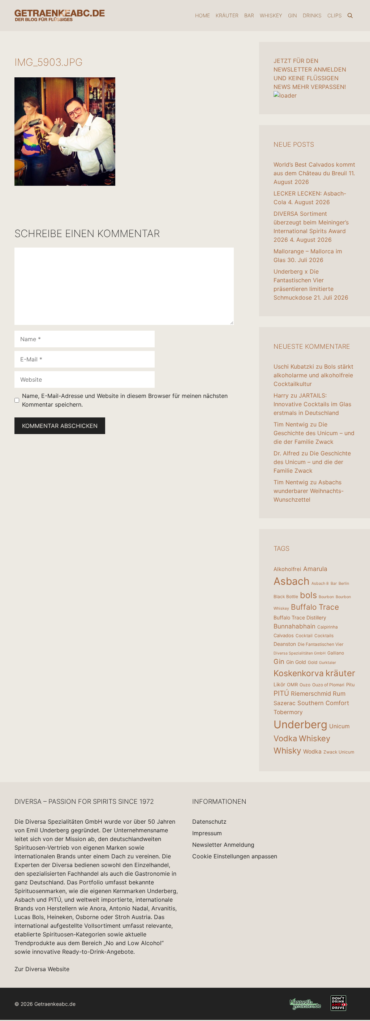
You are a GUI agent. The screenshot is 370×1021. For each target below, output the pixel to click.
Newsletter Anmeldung (223, 844)
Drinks (312, 15)
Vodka (285, 738)
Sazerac (285, 703)
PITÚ (281, 693)
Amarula (315, 568)
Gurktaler (327, 662)
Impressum (207, 833)
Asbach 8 (320, 583)
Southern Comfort (323, 703)
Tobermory (288, 712)
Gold (312, 662)
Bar (249, 15)
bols (308, 595)
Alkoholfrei (287, 569)
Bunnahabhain (294, 626)
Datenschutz (209, 821)
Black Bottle (286, 596)
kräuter (340, 673)
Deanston (285, 644)
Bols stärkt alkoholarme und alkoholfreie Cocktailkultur (313, 375)
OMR (292, 684)
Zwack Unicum (338, 752)
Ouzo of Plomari (328, 684)
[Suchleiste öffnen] (350, 15)
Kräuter (227, 15)
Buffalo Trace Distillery (300, 617)
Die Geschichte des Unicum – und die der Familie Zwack (314, 433)
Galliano (335, 653)
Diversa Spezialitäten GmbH (300, 653)
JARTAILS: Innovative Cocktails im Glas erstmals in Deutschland (312, 404)
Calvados (284, 635)
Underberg (300, 724)
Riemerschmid (311, 693)
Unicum (339, 726)
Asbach (292, 581)
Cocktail (304, 635)
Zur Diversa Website (41, 969)
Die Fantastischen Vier (320, 644)
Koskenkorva (299, 673)
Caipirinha (327, 627)
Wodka (312, 751)
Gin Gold (296, 662)
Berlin (344, 583)
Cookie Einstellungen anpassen (234, 856)
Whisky (287, 751)
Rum (339, 693)
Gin (292, 15)
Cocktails (324, 635)
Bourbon (326, 597)
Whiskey (271, 15)
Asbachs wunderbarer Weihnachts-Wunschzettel (309, 491)
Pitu (350, 684)
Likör (279, 684)
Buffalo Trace (315, 607)
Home (202, 15)
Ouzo (305, 684)
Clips (334, 15)
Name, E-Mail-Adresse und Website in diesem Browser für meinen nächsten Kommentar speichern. (125, 400)
